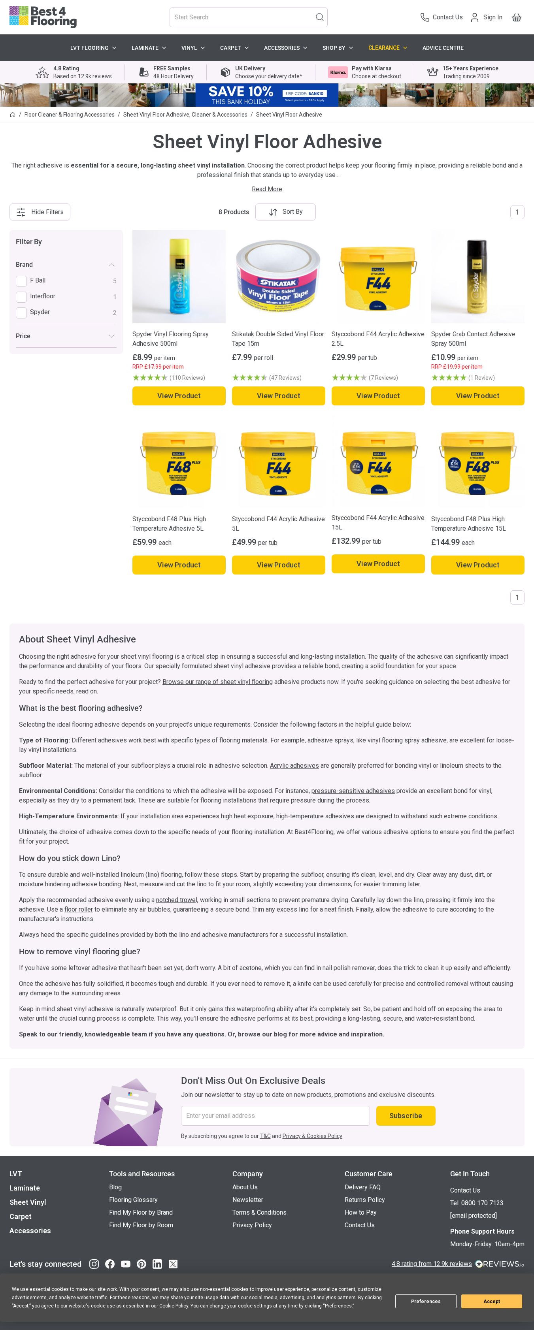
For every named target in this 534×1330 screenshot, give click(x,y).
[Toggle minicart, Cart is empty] (517, 17)
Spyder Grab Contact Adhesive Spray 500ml (473, 338)
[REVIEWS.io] (500, 1264)
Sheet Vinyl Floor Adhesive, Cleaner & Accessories (185, 114)
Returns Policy (365, 1200)
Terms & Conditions (259, 1212)
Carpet (230, 48)
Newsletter (247, 1200)
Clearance (384, 48)
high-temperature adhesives (315, 816)
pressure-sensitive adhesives (353, 791)
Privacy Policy (252, 1225)
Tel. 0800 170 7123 (477, 1203)
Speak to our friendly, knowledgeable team (83, 1034)
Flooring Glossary (133, 1200)
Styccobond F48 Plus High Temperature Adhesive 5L (169, 523)
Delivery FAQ (363, 1187)
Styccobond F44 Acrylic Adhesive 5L (278, 523)
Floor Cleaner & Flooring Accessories (70, 114)
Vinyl (189, 48)
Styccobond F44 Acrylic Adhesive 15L (378, 522)
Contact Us (360, 1225)
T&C (265, 1136)
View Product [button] (179, 396)
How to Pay (361, 1212)
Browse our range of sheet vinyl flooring (217, 682)
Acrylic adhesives (294, 765)
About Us (245, 1187)
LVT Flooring (89, 48)
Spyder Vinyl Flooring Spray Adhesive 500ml (170, 338)
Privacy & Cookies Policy (312, 1136)
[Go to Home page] (43, 17)
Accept (491, 1301)
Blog (115, 1187)
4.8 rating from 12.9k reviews (432, 1264)
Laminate (145, 48)
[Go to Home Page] (12, 114)
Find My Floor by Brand (141, 1212)
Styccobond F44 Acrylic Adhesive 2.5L (378, 338)
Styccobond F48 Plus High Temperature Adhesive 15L (468, 523)
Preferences (426, 1301)
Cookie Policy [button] (173, 1306)
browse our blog (262, 1034)
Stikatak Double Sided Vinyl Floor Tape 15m (278, 338)
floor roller (78, 909)
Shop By (334, 48)
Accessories (282, 48)
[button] (179, 378)
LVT (15, 1174)
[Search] (320, 16)
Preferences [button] (338, 1306)
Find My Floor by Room (141, 1225)
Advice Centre (443, 48)
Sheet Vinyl (27, 1202)
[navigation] (66, 292)
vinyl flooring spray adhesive (407, 740)
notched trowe (176, 900)
